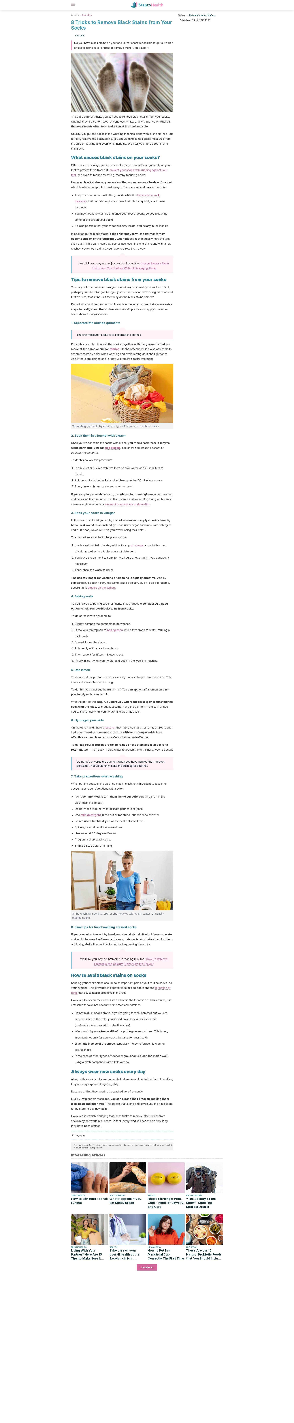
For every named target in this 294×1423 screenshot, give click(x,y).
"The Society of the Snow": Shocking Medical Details (201, 1203)
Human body (154, 1247)
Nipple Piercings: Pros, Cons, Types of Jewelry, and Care (166, 1203)
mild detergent (91, 815)
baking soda (115, 630)
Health (113, 1247)
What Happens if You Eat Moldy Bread (125, 1201)
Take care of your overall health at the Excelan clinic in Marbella (124, 1254)
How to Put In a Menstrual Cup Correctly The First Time (166, 1254)
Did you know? (117, 1195)
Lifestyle (75, 15)
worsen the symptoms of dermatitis (127, 504)
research (110, 727)
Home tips (87, 15)
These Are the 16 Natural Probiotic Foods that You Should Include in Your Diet (204, 1254)
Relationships (79, 1247)
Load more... (147, 1267)
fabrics (114, 349)
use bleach (112, 447)
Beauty (152, 1195)
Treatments (78, 1195)
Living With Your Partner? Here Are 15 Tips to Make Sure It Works (86, 1254)
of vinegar (137, 545)
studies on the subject (102, 587)
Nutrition (191, 1247)
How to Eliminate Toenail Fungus (89, 1201)
